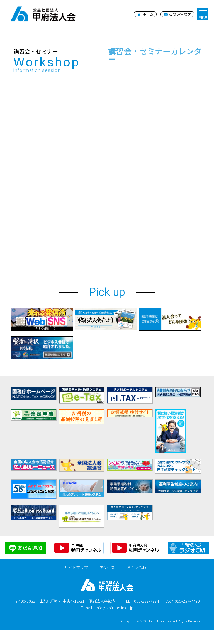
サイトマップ (76, 567)
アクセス (107, 567)
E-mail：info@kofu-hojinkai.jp (107, 608)
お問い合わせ (138, 567)
